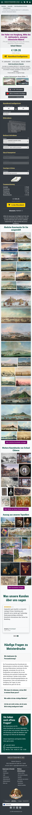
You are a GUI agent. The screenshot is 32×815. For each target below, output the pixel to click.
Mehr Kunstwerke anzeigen (16, 587)
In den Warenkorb (17, 205)
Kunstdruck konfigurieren (17, 56)
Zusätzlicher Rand (7, 111)
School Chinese (6, 8)
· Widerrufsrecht (6, 779)
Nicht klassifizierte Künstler (20, 6)
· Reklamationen (6, 781)
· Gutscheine (20, 783)
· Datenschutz (6, 777)
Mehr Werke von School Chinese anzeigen (16, 509)
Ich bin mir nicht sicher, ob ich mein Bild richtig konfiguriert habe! (15, 705)
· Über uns (5, 783)
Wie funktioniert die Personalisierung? (10, 657)
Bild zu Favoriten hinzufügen (17, 93)
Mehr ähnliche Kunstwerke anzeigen (16, 442)
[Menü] (2, 2)
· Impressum (5, 773)
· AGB (4, 775)
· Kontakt (5, 771)
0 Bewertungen (19, 97)
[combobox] (16, 114)
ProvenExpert (12, 629)
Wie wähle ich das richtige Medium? (15, 698)
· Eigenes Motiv (20, 773)
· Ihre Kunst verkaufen (22, 775)
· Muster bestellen (21, 785)
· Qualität (19, 777)
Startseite (3, 6)
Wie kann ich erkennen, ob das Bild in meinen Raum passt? (15, 691)
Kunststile (10, 6)
